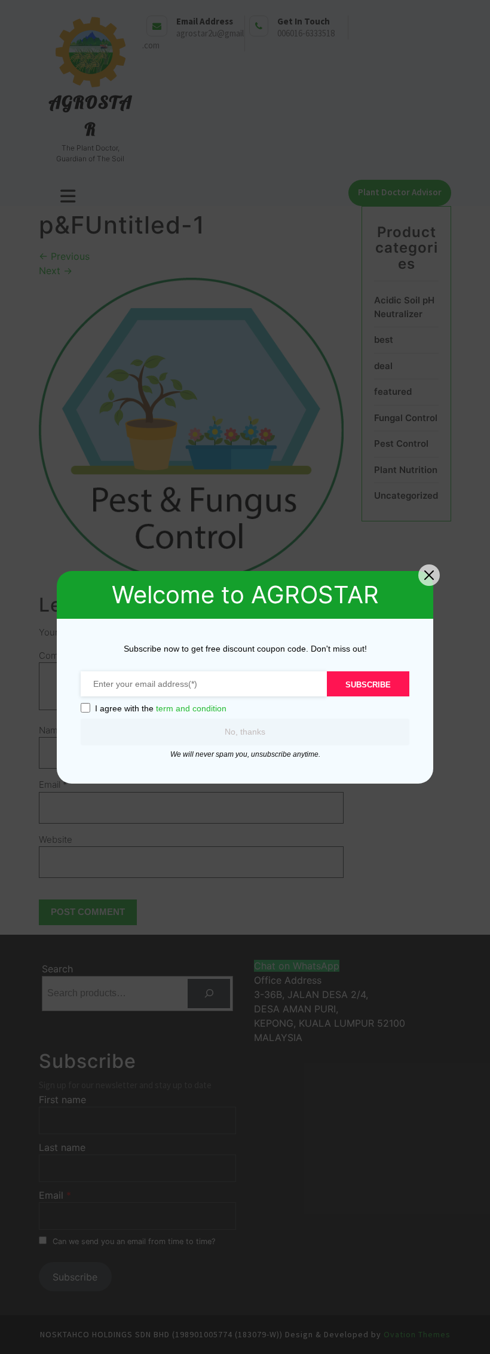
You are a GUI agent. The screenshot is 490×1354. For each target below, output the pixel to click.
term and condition (191, 708)
